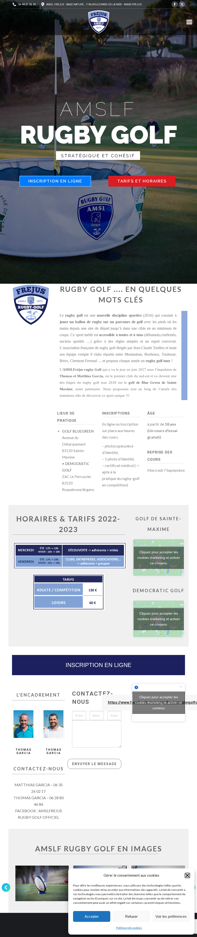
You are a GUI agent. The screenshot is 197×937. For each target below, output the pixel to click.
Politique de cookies (129, 928)
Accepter (92, 916)
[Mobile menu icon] (189, 22)
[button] (187, 875)
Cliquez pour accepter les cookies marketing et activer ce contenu (158, 557)
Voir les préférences (171, 916)
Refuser (131, 916)
